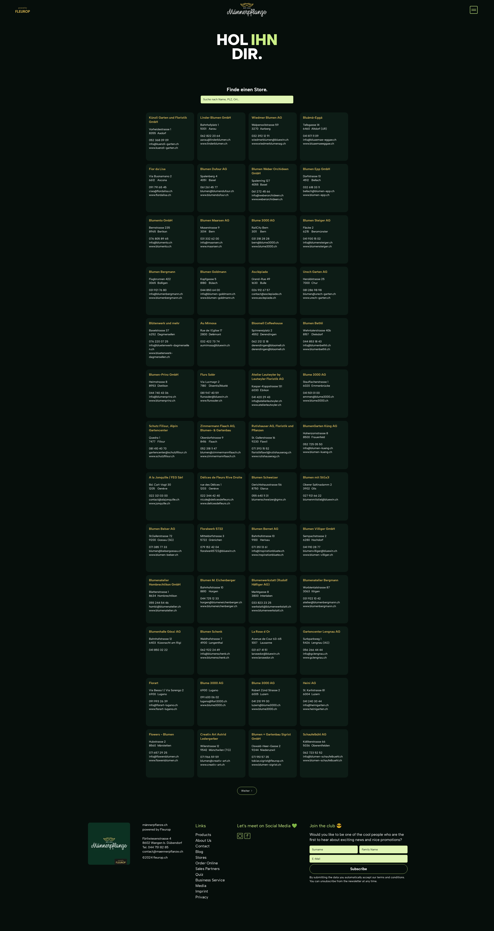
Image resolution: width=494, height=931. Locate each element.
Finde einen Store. (247, 89)
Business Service (210, 880)
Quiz (199, 874)
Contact (202, 846)
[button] (474, 10)
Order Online (206, 863)
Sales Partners (207, 868)
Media (200, 885)
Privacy (201, 897)
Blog (199, 851)
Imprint (201, 891)
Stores (200, 857)
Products (203, 834)
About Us (203, 840)
